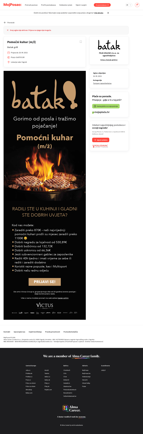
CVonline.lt (66, 370)
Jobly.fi (103, 370)
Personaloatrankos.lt (69, 390)
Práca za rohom (31, 383)
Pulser (84, 386)
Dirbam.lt (66, 380)
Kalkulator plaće (65, 5)
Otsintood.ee (67, 386)
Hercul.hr (85, 380)
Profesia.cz (29, 377)
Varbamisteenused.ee (69, 396)
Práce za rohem (30, 386)
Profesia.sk (29, 373)
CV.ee (65, 377)
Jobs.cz (28, 370)
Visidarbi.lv (66, 383)
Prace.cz (28, 380)
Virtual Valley (86, 383)
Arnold (47, 370)
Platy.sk (47, 386)
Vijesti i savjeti (81, 5)
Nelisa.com (29, 393)
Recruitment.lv (67, 393)
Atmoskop (29, 390)
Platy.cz (47, 383)
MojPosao (85, 370)
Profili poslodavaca (48, 5)
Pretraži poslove (31, 5)
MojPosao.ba (86, 373)
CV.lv (64, 373)
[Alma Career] (71, 408)
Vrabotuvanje (86, 377)
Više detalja (98, 13)
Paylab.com (48, 390)
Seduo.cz (47, 377)
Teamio (47, 373)
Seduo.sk (47, 380)
